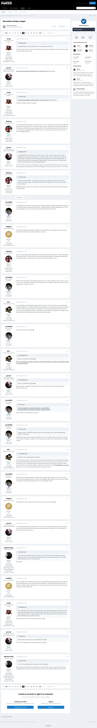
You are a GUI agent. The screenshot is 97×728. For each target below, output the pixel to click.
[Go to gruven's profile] (8, 76)
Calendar (10, 12)
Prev (6, 33)
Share (54, 26)
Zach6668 (8, 202)
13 (17, 33)
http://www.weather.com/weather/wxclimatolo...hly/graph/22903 (32, 361)
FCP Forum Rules (78, 29)
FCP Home (5, 8)
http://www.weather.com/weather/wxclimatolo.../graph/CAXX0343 (34, 409)
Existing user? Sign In (81, 3)
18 (31, 33)
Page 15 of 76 (50, 33)
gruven (8, 68)
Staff (16, 12)
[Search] (94, 8)
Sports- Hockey (18, 27)
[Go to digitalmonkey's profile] (8, 555)
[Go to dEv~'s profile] (8, 309)
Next (40, 33)
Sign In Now (51, 707)
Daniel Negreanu (14, 8)
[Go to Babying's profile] (8, 129)
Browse (23, 8)
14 (20, 33)
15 (23, 33)
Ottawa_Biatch (12, 25)
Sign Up (92, 3)
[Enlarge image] (33, 330)
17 (28, 33)
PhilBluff (9, 227)
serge (9, 39)
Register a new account (20, 707)
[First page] (3, 33)
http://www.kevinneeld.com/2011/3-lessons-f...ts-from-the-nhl (31, 71)
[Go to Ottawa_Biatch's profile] (4, 26)
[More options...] (67, 39)
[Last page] (44, 33)
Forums (3, 12)
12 (15, 33)
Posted (22, 38)
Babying (9, 121)
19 (34, 33)
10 (9, 33)
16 (25, 33)
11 (12, 33)
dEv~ (8, 302)
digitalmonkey (9, 548)
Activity (29, 8)
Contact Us (48, 725)
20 (37, 33)
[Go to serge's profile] (8, 47)
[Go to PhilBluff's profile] (8, 234)
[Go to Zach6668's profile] (8, 211)
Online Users (23, 12)
